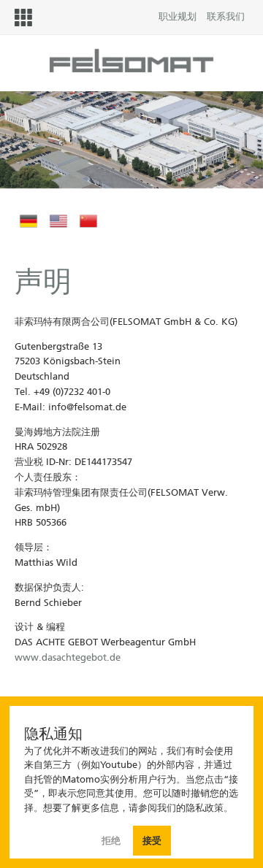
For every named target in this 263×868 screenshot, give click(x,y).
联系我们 (226, 16)
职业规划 (178, 16)
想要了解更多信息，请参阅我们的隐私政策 (133, 807)
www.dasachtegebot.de (68, 657)
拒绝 (112, 840)
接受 (151, 840)
